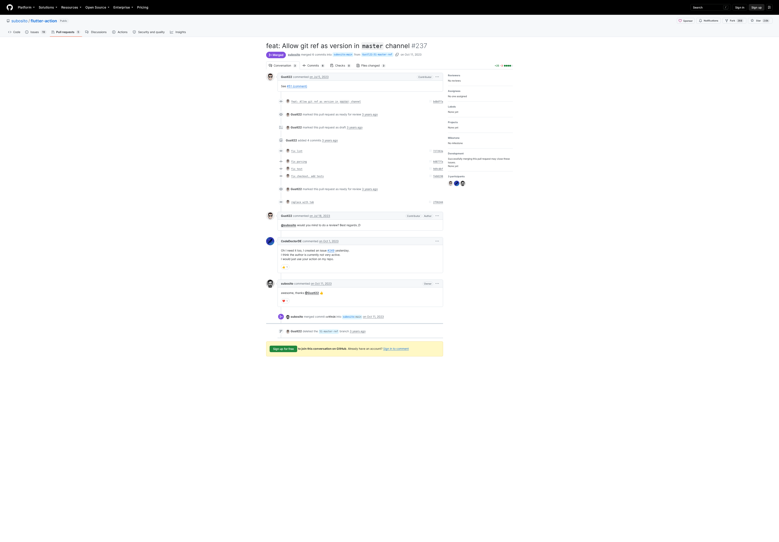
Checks (344, 65)
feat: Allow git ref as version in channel (326, 101)
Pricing (142, 7)
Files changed (374, 65)
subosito (19, 20)
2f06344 (438, 202)
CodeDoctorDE (291, 241)
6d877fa (438, 161)
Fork (736, 20)
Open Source (95, 7)
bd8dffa (438, 101)
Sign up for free (283, 349)
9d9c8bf (438, 169)
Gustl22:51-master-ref (377, 54)
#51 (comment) (297, 86)
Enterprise (121, 7)
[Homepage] (9, 7)
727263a (438, 151)
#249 (331, 250)
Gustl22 (286, 77)
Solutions (46, 7)
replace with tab (302, 202)
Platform (24, 7)
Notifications (711, 20)
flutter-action (44, 20)
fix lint (296, 151)
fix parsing (299, 161)
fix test (296, 169)
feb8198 (438, 176)
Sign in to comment (396, 348)
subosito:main (343, 54)
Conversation (287, 65)
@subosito (288, 225)
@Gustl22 (312, 293)
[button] (437, 77)
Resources (69, 7)
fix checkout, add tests (307, 176)
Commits (317, 65)
